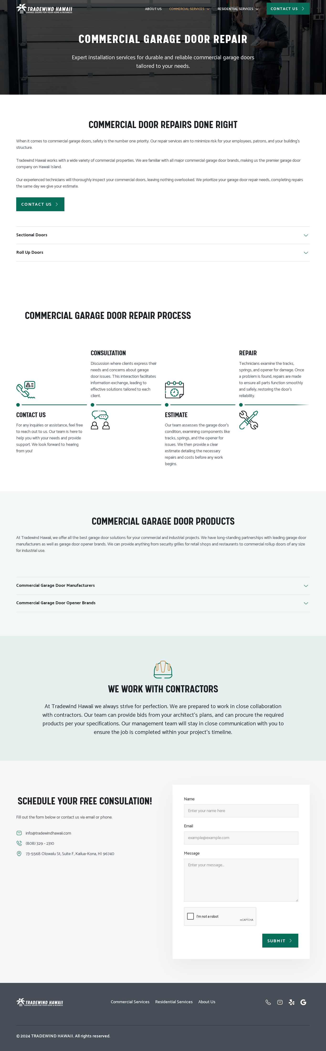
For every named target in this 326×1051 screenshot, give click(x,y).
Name (189, 799)
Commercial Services (186, 9)
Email (188, 826)
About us (153, 9)
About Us (206, 1002)
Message (192, 853)
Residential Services (235, 9)
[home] (44, 8)
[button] (189, 9)
